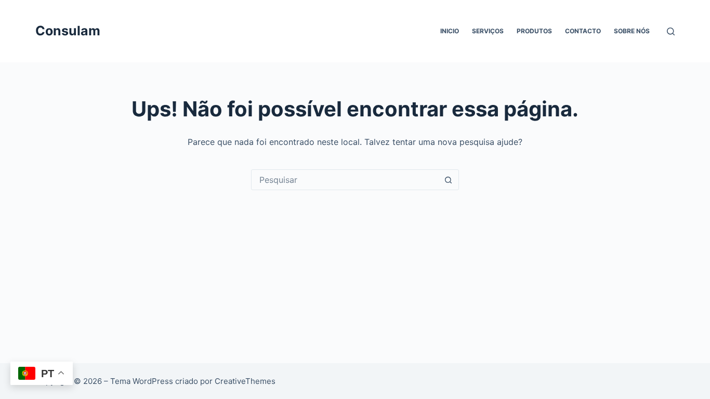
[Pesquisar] (671, 31)
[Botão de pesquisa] (448, 180)
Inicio (449, 31)
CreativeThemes (245, 381)
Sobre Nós (632, 31)
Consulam (67, 30)
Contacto (583, 31)
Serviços (488, 31)
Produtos (534, 31)
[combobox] (345, 179)
